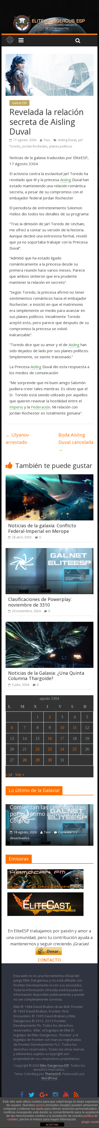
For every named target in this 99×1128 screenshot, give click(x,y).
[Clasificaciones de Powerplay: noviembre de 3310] (49, 551)
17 (62, 738)
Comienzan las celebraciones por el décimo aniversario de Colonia (48, 813)
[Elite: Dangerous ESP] (49, 16)
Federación (40, 406)
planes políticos (60, 146)
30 (50, 760)
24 (62, 749)
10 (62, 727)
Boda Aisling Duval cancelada (75, 442)
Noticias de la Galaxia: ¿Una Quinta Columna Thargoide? (46, 676)
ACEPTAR (52, 1124)
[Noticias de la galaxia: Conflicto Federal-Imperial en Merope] (49, 477)
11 (75, 727)
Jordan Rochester (34, 146)
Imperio (16, 406)
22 (38, 749)
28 (25, 760)
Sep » (19, 774)
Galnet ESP (19, 103)
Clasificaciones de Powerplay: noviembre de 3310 (40, 602)
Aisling (65, 179)
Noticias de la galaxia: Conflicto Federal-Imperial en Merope (42, 528)
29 (38, 760)
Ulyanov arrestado (17, 438)
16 (50, 738)
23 (50, 749)
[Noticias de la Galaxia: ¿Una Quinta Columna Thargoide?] (49, 625)
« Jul (9, 774)
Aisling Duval (67, 140)
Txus (46, 140)
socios (40, 1105)
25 (75, 749)
